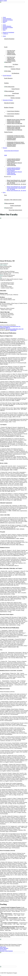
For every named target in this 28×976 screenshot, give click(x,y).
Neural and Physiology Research (14, 162)
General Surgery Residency (13, 111)
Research (5, 21)
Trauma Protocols (15, 88)
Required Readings (11, 139)
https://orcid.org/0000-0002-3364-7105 (14, 329)
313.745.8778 (3, 949)
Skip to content (3, 0)
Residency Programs (8, 107)
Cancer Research (11, 161)
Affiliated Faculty (11, 53)
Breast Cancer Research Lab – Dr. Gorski (16, 180)
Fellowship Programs (9, 116)
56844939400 (13, 330)
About (4, 17)
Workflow (6, 83)
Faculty (6, 47)
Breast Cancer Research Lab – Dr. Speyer (16, 184)
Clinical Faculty (10, 51)
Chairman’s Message (15, 68)
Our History (15, 64)
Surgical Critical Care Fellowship (14, 123)
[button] (15, 36)
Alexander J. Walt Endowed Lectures (12, 199)
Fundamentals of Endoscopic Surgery (15, 135)
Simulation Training (11, 138)
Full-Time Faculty (11, 50)
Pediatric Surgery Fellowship (13, 120)
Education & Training (8, 19)
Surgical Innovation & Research (11, 150)
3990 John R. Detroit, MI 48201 (4, 947)
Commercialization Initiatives (13, 159)
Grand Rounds (15, 93)
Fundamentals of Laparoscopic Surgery (16, 137)
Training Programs (8, 132)
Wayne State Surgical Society (15, 210)
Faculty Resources (7, 18)
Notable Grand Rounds (15, 205)
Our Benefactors (15, 73)
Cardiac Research (11, 164)
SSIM (5, 155)
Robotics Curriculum (15, 97)
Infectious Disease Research (13, 160)
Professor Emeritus (11, 54)
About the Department (9, 38)
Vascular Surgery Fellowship (13, 122)
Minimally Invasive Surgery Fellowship (16, 119)
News (4, 22)
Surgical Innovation (11, 165)
